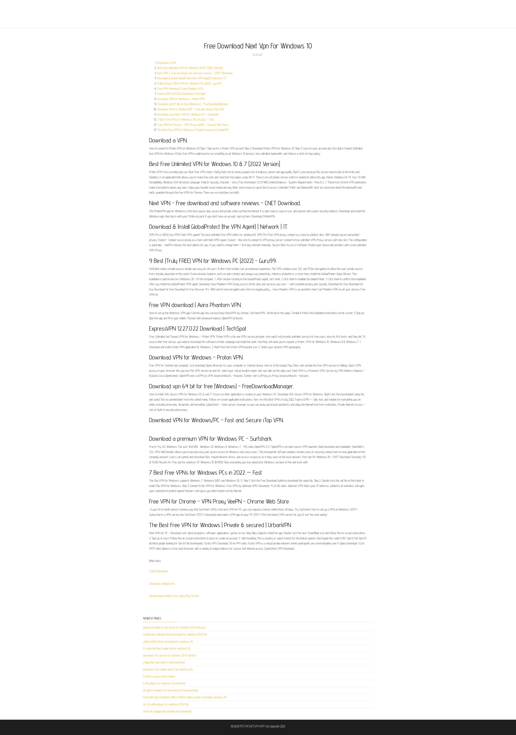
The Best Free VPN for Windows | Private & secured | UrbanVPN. (193, 130)
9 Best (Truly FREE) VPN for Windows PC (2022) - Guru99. (189, 83)
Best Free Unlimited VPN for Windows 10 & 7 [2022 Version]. (190, 68)
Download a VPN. (166, 63)
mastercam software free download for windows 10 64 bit (175, 634)
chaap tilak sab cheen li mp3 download (164, 662)
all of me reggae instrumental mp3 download (167, 711)
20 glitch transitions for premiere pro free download (170, 690)
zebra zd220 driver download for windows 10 (168, 641)
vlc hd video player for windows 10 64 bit (165, 704)
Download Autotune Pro (162, 584)
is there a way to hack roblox (159, 676)
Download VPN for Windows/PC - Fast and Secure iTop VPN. (190, 109)
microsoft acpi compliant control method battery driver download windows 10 (184, 697)
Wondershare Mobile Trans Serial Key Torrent (174, 596)
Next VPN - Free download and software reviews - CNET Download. (195, 73)
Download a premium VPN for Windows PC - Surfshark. (188, 114)
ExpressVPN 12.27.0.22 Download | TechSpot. (181, 94)
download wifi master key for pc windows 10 (167, 669)
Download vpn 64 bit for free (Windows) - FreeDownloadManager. (193, 104)
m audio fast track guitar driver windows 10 (166, 648)
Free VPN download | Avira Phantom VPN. (180, 89)
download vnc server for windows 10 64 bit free (169, 655)
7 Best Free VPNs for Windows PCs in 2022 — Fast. (185, 119)
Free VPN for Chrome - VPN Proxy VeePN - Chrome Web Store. (192, 125)
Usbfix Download (158, 571)
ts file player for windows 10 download (164, 683)
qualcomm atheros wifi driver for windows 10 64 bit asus (174, 627)
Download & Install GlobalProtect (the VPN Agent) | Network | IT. (192, 78)
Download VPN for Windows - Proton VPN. (181, 99)
